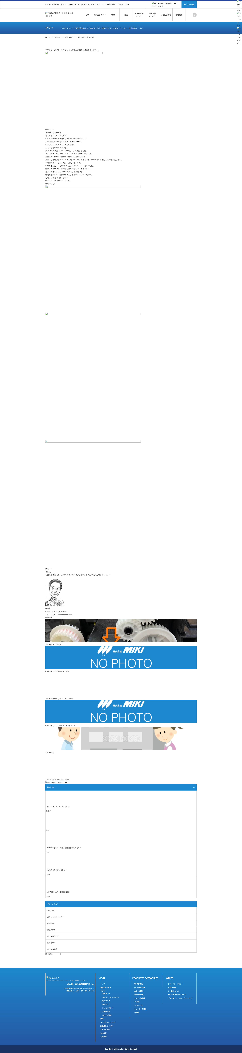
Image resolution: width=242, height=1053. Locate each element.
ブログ (113, 15)
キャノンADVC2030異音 (56, 611)
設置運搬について (152, 15)
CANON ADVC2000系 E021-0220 (60, 726)
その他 (136, 1012)
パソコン (137, 1002)
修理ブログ (69, 37)
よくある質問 (166, 15)
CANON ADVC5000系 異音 (57, 671)
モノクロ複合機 (139, 998)
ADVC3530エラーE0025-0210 (58, 892)
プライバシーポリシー (175, 984)
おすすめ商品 (138, 991)
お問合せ (190, 4)
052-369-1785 (51, 181)
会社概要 (179, 15)
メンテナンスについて (139, 15)
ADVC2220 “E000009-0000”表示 (59, 614)
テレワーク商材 (139, 987)
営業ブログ (51, 910)
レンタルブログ (53, 936)
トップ (86, 15)
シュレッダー (138, 1005)
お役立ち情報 (52, 949)
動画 (126, 15)
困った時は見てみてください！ (58, 806)
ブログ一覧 (56, 37)
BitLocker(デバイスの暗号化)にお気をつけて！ (64, 848)
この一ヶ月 (49, 753)
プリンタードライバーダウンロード (180, 998)
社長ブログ (51, 923)
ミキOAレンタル (173, 991)
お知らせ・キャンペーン (56, 917)
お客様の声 (51, 943)
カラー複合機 (138, 994)
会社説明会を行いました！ (57, 870)
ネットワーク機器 (140, 1009)
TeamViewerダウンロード (177, 994)
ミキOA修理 (172, 987)
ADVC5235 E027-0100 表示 (57, 780)
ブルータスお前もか (53, 645)
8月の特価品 (138, 984)
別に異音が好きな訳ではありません (59, 698)
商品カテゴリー (99, 15)
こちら (53, 184)
